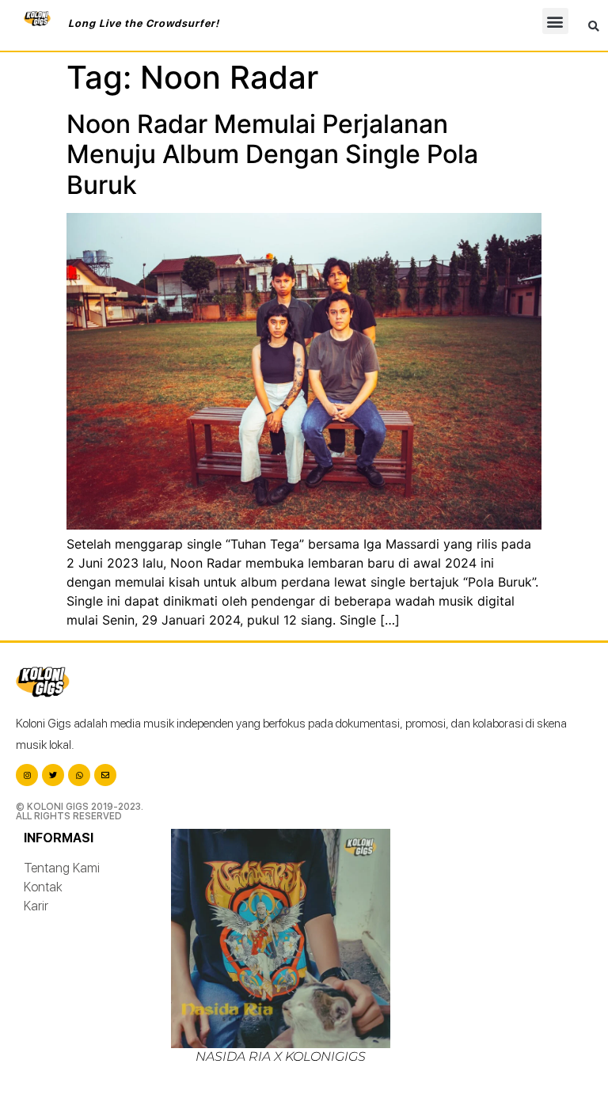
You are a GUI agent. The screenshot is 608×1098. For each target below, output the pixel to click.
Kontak (43, 887)
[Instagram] (27, 775)
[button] (555, 21)
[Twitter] (53, 775)
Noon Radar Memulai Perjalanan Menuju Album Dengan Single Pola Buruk (272, 154)
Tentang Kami (62, 868)
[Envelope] (105, 775)
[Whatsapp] (79, 775)
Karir (36, 906)
